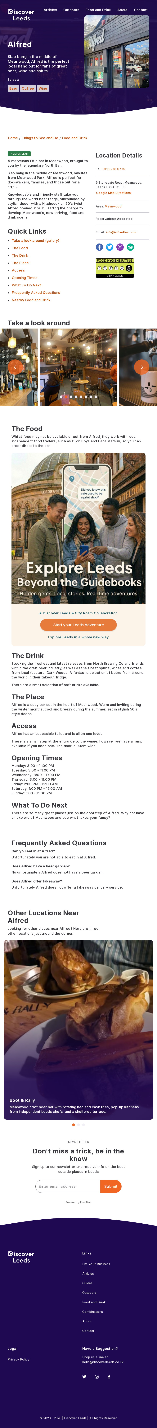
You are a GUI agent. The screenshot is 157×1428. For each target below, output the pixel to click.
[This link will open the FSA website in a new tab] (115, 268)
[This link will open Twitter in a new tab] (84, 1377)
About (87, 1321)
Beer (13, 88)
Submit (110, 1186)
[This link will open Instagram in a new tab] (97, 1377)
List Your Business (96, 1264)
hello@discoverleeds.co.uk (102, 1362)
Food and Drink (94, 1302)
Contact (88, 1331)
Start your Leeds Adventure (78, 625)
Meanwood (113, 206)
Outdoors (89, 1293)
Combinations (92, 1312)
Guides (87, 1283)
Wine (43, 88)
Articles (88, 1273)
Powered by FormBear (79, 1202)
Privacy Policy (18, 1359)
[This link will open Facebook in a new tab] (109, 1377)
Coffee (28, 88)
